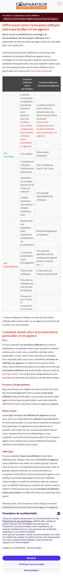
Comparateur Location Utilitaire (26, 15)
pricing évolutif (10, 373)
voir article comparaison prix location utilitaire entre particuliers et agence (26, 135)
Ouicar (33, 70)
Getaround (46, 70)
